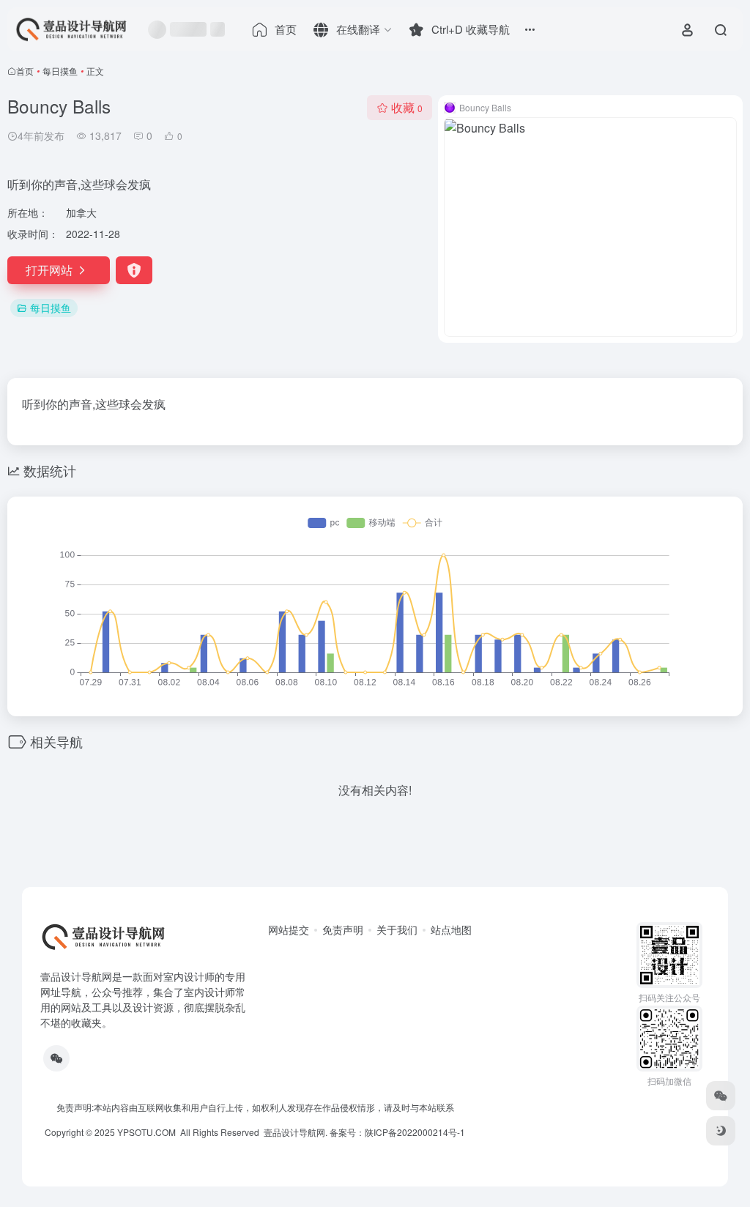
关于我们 (396, 929)
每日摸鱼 (60, 70)
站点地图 (451, 929)
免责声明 (342, 929)
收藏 (407, 107)
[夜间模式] (720, 1130)
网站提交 (288, 929)
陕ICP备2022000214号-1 (415, 1132)
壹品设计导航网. (295, 1132)
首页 (25, 70)
